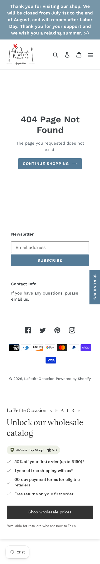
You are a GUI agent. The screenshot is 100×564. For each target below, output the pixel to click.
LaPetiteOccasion (39, 379)
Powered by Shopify (73, 379)
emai (16, 299)
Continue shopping (46, 163)
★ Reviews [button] (95, 287)
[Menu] (90, 54)
